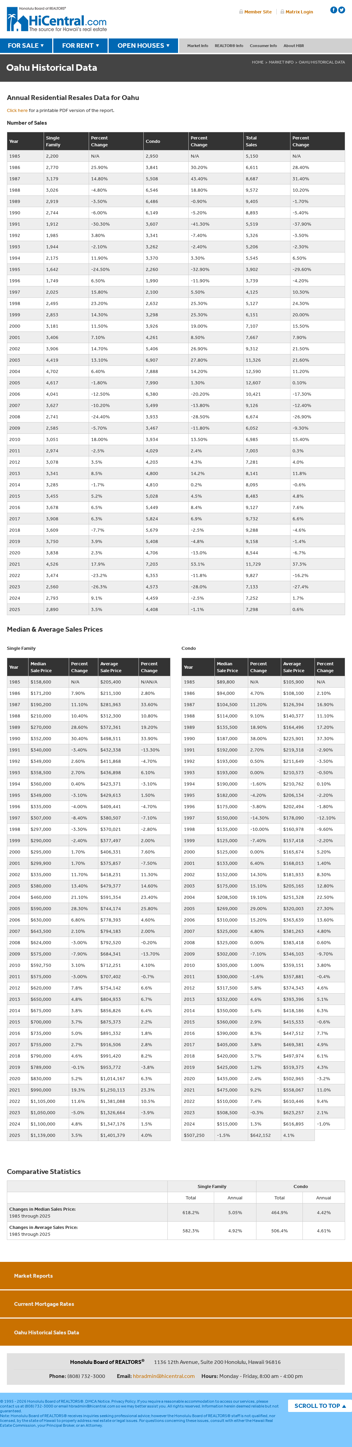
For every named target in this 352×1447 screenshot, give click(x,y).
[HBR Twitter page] (341, 10)
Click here (17, 110)
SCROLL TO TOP (317, 1406)
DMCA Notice (97, 1401)
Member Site (258, 11)
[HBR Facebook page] (333, 10)
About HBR (294, 45)
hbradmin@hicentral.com (164, 1375)
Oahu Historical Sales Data (46, 1332)
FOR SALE (23, 45)
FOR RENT (78, 45)
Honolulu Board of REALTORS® (55, 1401)
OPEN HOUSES (141, 45)
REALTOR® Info (229, 45)
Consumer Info (263, 45)
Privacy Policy (123, 1401)
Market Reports (33, 1275)
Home (258, 62)
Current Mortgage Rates (44, 1303)
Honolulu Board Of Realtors (57, 19)
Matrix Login (299, 11)
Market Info (197, 45)
